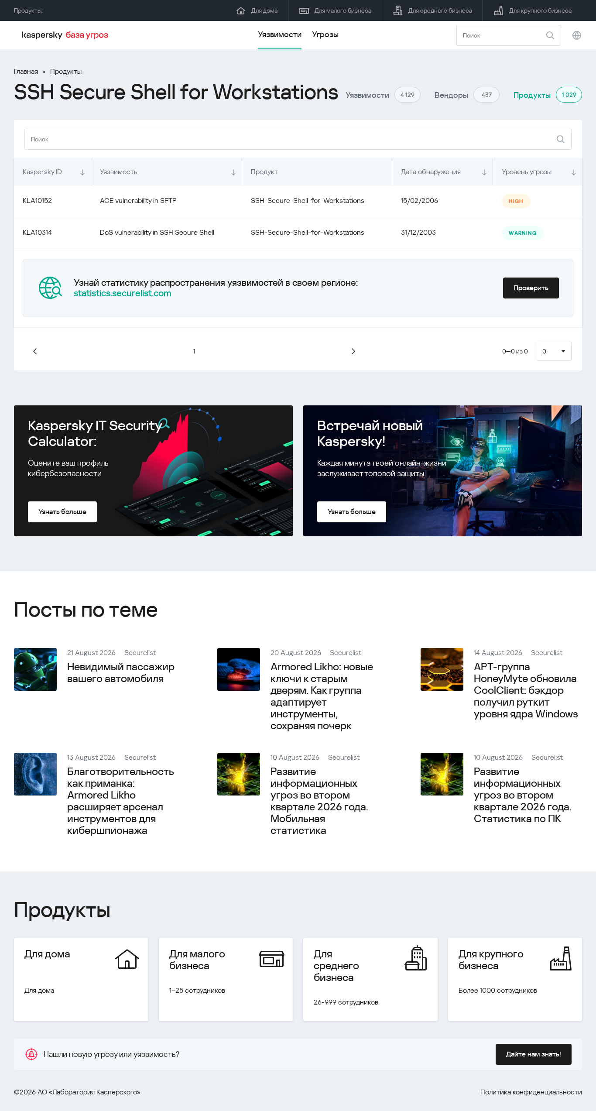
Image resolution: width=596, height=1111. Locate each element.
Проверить (531, 288)
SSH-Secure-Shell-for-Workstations (307, 200)
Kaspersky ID (42, 172)
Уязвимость (118, 172)
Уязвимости (279, 34)
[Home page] (66, 35)
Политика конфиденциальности (531, 1092)
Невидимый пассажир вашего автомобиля (121, 673)
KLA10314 (37, 232)
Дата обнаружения (431, 172)
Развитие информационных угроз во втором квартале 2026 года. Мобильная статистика (319, 801)
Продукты (66, 71)
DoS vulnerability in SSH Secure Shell (157, 232)
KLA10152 (37, 200)
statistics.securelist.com (122, 293)
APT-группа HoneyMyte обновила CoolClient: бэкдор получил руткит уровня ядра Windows (526, 690)
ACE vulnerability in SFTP (138, 200)
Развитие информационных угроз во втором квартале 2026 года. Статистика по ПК (523, 795)
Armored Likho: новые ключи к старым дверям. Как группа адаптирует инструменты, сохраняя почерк (322, 696)
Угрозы (325, 34)
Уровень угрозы (526, 172)
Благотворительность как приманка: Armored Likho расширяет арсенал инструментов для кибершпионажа (120, 801)
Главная (26, 71)
